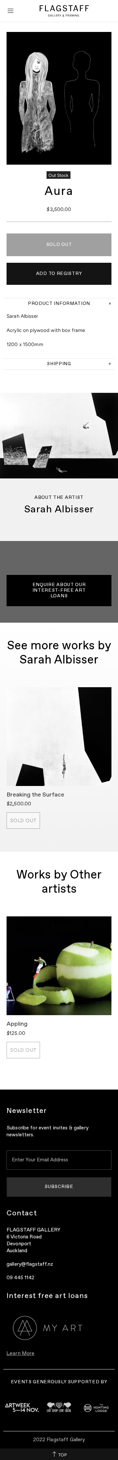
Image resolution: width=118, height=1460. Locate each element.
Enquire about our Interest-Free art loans (59, 590)
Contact (22, 1213)
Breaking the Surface (35, 795)
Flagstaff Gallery (64, 11)
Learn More (20, 1353)
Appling (17, 1024)
